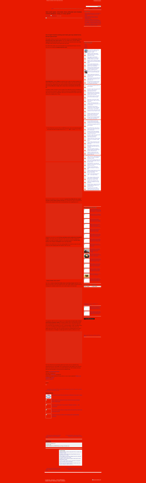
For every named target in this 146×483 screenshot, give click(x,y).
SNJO (49, 390)
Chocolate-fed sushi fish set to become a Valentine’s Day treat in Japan (67, 395)
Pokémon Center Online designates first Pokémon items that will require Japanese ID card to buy (93, 132)
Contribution (95, 335)
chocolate (54, 389)
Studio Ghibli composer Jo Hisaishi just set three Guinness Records (93, 96)
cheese (51, 389)
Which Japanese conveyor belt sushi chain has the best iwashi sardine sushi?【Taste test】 (95, 235)
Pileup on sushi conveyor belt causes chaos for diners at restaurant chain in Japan (95, 230)
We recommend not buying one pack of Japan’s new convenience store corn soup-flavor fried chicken (93, 82)
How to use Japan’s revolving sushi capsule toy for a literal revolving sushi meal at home (95, 269)
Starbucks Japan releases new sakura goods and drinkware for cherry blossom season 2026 (93, 171)
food (64, 389)
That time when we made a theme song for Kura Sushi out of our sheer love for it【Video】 (95, 220)
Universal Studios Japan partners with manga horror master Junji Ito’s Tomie (93, 110)
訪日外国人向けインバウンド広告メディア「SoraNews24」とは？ (91, 304)
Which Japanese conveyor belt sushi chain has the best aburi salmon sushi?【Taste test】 (95, 264)
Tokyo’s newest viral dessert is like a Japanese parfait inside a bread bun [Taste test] (93, 142)
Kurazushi (76, 389)
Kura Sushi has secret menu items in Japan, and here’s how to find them (95, 245)
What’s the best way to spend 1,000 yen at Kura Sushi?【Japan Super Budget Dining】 (95, 225)
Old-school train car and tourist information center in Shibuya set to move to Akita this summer (53, 436)
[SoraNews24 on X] (90, 0)
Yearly (86, 48)
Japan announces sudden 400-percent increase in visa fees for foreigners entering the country (93, 157)
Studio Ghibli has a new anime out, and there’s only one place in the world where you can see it (93, 164)
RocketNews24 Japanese (97, 0)
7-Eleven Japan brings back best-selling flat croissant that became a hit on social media (93, 103)
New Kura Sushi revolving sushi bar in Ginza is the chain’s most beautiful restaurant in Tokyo (95, 260)
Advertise (47, 480)
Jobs (100, 8)
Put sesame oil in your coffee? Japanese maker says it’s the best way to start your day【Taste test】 (93, 188)
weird (58, 390)
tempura (54, 390)
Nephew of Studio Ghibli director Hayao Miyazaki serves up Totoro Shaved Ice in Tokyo (93, 25)
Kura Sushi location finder (54, 371)
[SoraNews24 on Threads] (89, 0)
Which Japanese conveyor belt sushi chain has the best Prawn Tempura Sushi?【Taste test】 (95, 240)
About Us (85, 335)
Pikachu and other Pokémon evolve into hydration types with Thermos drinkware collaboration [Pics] (70, 463)
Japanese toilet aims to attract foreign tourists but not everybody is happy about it (93, 139)
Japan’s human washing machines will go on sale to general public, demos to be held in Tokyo (93, 160)
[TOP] (50, 8)
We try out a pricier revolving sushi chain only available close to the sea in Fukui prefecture (95, 279)
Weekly (86, 45)
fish (62, 389)
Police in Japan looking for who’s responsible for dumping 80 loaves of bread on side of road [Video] (70, 461)
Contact (91, 335)
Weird (93, 8)
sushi (52, 390)
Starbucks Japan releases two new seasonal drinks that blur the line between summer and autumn (93, 114)
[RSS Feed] (92, 0)
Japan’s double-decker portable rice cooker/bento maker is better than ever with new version (93, 75)
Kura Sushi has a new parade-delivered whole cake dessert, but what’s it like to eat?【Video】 (95, 250)
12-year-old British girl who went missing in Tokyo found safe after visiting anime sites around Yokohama (93, 121)
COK (57, 389)
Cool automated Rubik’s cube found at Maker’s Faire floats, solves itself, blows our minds (74, 436)
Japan (48, 389)
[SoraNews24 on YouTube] (91, 0)
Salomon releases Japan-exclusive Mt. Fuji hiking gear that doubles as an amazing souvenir (93, 185)
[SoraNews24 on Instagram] (88, 0)
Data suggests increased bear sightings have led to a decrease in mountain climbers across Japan (70, 457)
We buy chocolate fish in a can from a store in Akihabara (95, 274)
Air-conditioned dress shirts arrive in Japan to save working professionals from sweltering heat (93, 128)
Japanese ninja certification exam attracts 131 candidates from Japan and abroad (93, 181)
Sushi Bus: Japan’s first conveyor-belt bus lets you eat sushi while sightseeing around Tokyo (93, 90)
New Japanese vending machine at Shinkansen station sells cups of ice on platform (93, 146)
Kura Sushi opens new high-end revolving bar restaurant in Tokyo (95, 215)
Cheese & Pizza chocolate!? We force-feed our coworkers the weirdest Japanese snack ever (95, 307)
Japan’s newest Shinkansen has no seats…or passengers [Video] (93, 174)
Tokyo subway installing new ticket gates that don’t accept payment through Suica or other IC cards (93, 178)
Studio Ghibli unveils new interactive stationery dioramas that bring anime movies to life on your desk (93, 93)
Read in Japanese (49, 378)
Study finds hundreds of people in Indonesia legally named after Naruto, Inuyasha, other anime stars (93, 149)
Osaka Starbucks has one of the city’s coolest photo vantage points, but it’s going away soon (93, 78)
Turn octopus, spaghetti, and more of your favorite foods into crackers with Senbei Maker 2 (93, 20)
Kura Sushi (53, 374)
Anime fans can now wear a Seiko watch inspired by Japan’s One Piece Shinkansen (93, 100)
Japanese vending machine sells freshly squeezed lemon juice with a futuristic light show (93, 153)
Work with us (55, 480)
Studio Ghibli (97, 8)
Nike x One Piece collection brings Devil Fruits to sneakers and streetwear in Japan (93, 51)
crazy (60, 389)
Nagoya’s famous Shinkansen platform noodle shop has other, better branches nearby (93, 61)
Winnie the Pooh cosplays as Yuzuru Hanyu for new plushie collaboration (93, 71)
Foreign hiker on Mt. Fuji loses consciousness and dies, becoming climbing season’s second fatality (93, 107)
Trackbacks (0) (48, 440)
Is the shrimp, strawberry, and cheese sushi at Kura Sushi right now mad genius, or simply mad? (95, 210)
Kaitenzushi (67, 389)
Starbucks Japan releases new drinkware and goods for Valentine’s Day (93, 167)
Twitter (52, 377)
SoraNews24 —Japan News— (57, 4)
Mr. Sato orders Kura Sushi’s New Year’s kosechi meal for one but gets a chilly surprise (95, 255)
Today (86, 44)
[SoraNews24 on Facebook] (87, 0)
